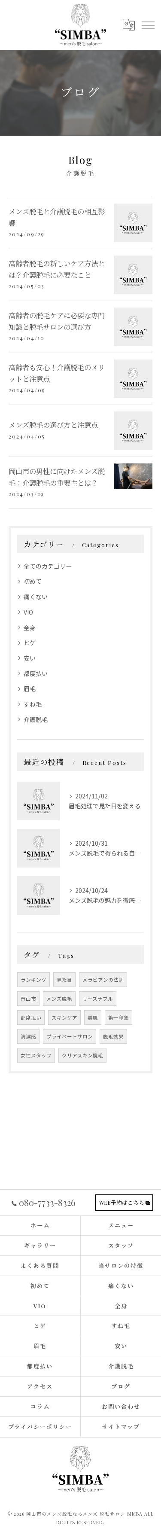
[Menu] (148, 24)
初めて (33, 581)
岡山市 (28, 998)
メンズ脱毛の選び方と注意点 (53, 424)
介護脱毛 (36, 719)
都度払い (36, 673)
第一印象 (118, 1017)
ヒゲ (30, 642)
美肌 (93, 1017)
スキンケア (64, 1017)
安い (30, 658)
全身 (30, 627)
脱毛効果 (113, 1036)
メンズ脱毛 (59, 998)
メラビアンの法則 (103, 979)
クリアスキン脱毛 (82, 1055)
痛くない (36, 596)
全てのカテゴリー (48, 566)
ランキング (33, 979)
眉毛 (30, 688)
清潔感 (28, 1036)
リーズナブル (97, 998)
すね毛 (33, 704)
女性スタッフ (36, 1055)
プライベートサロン (69, 1036)
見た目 (64, 979)
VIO (28, 612)
